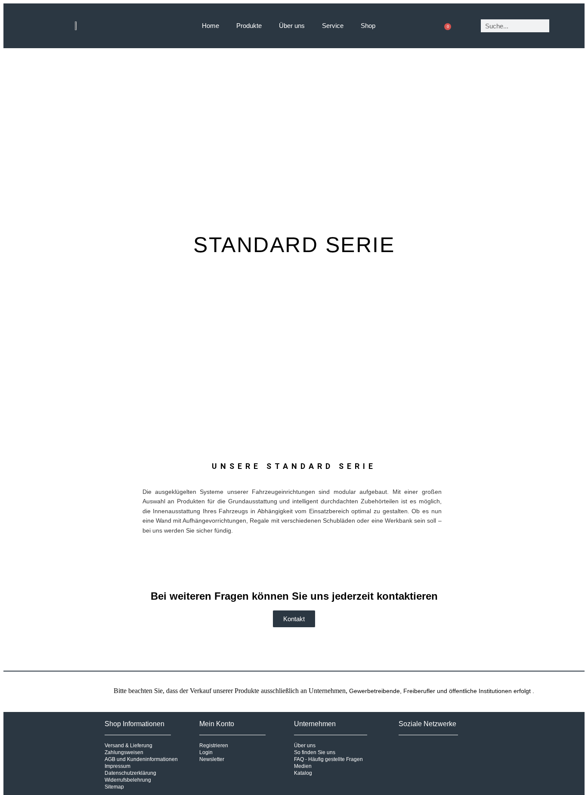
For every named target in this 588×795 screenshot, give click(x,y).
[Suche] (562, 25)
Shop (368, 25)
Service (333, 25)
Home (210, 25)
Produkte (249, 25)
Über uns (292, 25)
